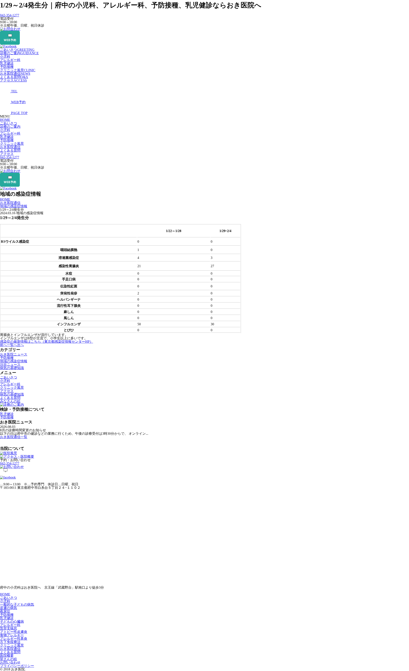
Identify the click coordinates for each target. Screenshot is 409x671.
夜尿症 (5, 611)
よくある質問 (14, 77)
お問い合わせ (10, 662)
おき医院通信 (15, 73)
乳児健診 (7, 63)
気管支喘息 (8, 628)
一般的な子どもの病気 (17, 604)
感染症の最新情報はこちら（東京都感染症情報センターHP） (46, 341)
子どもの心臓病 (12, 621)
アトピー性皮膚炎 (13, 632)
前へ (3, 345)
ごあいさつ (17, 50)
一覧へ (12, 345)
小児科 (5, 56)
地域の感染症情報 (13, 361)
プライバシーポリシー (17, 666)
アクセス (13, 80)
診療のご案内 (19, 53)
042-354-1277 (9, 15)
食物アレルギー (12, 635)
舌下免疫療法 (10, 642)
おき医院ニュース (13, 354)
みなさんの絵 (10, 401)
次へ (20, 345)
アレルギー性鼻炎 (13, 638)
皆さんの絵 (8, 659)
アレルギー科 (10, 60)
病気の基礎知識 (12, 368)
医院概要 (7, 655)
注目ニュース (10, 364)
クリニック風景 (17, 70)
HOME (5, 120)
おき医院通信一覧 (13, 437)
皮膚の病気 (8, 608)
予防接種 (7, 67)
